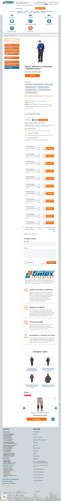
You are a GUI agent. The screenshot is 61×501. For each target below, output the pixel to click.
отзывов (19, 492)
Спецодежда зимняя (38, 84)
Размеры (26, 11)
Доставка (35, 445)
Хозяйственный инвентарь (30, 24)
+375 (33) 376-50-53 (38, 469)
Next (56, 408)
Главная (6, 35)
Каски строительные (8, 470)
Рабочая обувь (9, 47)
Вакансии (35, 458)
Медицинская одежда (9, 453)
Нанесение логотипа (11, 31)
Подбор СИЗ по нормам (47, 11)
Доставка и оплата (21, 12)
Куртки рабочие (7, 436)
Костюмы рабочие (7, 435)
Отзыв (26, 248)
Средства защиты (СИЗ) (10, 54)
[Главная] (9, 2)
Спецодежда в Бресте (31, 87)
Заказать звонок (43, 119)
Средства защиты (12, 24)
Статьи (29, 12)
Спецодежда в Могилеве (44, 89)
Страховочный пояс (8, 469)
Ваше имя (26, 241)
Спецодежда (12, 35)
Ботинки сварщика (7, 446)
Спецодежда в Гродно (43, 87)
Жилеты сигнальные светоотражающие (8, 439)
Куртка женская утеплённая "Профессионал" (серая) (48, 385)
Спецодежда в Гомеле (31, 89)
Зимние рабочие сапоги (9, 463)
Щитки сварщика (7, 450)
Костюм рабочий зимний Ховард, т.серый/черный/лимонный (48, 369)
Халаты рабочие (7, 437)
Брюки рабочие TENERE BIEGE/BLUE (40, 412)
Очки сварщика (7, 451)
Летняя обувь (7, 460)
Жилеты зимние (49, 84)
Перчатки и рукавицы (11, 50)
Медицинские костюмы (9, 455)
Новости (35, 434)
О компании (20, 11)
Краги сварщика (7, 449)
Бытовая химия (49, 24)
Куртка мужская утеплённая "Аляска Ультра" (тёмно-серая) (32, 386)
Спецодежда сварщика (9, 445)
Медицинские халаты (8, 456)
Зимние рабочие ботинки (9, 462)
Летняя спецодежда (8, 434)
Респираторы (6, 472)
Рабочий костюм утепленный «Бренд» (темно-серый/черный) (31, 369)
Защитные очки (7, 474)
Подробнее (36, 419)
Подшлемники (6, 471)
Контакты (43, 12)
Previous (24, 408)
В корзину (32, 75)
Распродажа (30, 31)
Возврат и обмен (34, 11)
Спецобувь (6, 458)
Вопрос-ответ (36, 12)
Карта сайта (36, 456)
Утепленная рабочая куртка (10, 443)
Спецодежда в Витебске (31, 92)
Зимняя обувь (7, 461)
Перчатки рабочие (7, 467)
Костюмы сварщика (8, 448)
